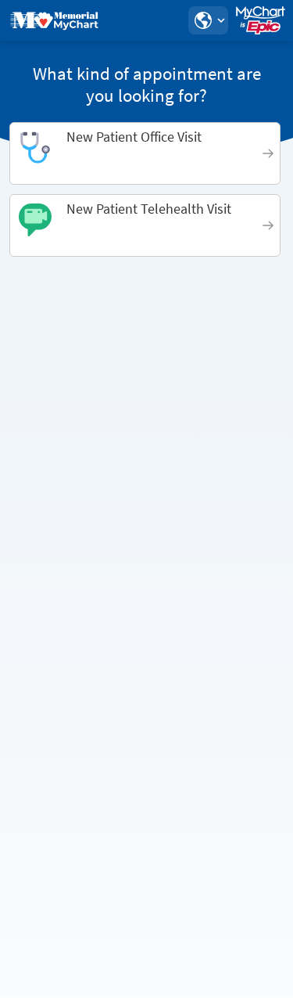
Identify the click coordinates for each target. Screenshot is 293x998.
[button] (207, 20)
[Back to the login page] (54, 20)
